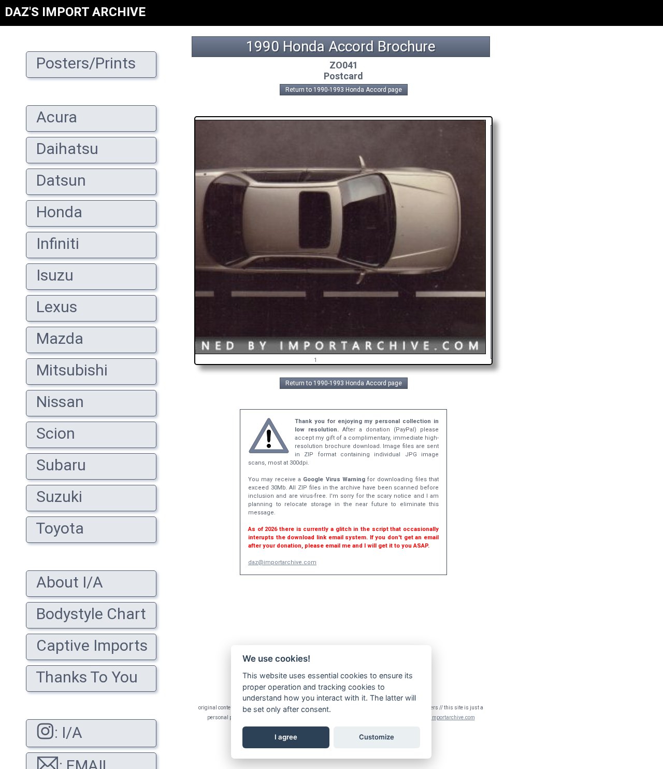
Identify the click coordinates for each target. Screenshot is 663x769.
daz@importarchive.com (282, 562)
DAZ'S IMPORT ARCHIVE (75, 12)
